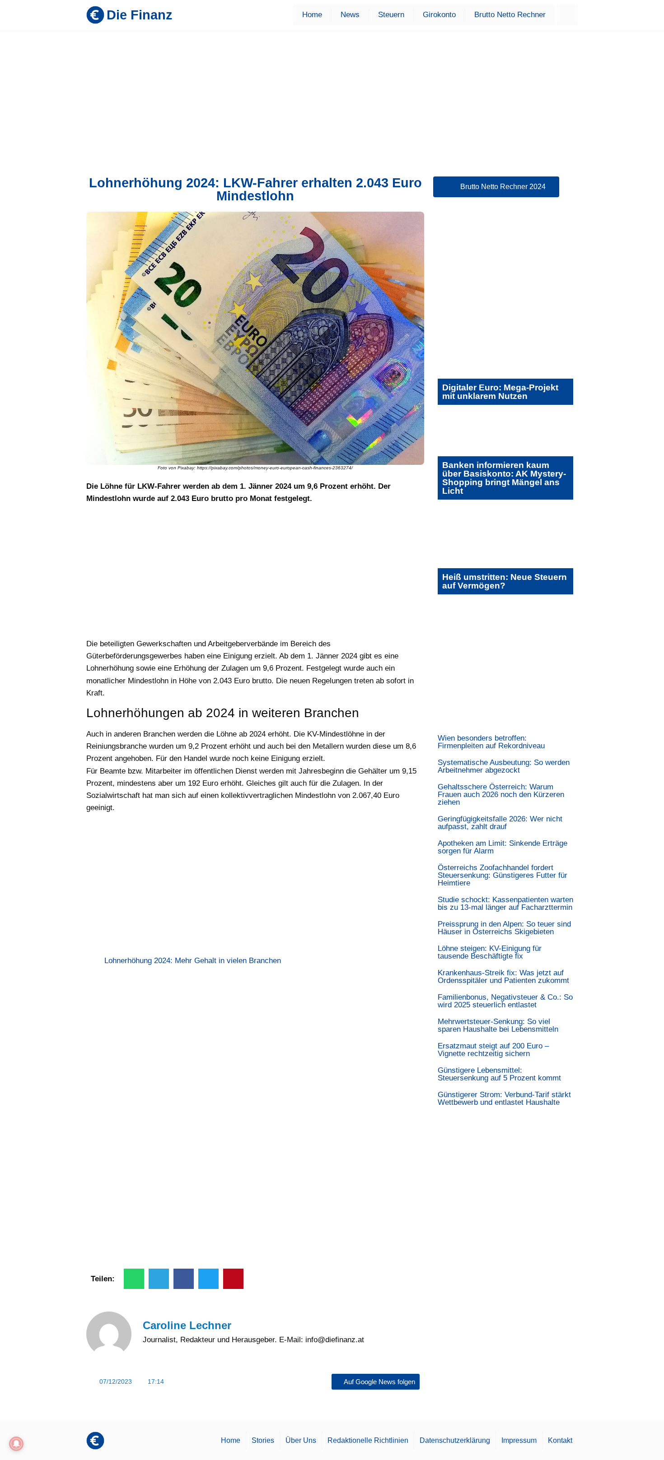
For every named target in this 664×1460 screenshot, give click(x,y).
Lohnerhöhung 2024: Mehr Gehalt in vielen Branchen (192, 960)
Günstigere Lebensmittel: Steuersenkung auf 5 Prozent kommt (499, 1074)
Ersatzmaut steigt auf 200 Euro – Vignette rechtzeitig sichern (493, 1050)
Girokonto (439, 14)
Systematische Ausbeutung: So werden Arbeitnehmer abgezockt (504, 766)
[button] (567, 15)
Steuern (391, 14)
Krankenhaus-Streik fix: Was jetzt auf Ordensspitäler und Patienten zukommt (503, 977)
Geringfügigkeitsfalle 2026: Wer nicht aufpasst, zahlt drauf (500, 823)
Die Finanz (140, 15)
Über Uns (300, 1440)
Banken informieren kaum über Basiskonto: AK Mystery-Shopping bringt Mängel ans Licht (504, 478)
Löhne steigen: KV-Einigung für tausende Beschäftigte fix (490, 952)
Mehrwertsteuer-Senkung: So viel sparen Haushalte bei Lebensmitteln (498, 1025)
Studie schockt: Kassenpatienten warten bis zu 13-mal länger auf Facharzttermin (505, 903)
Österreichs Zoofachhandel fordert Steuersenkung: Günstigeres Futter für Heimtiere (502, 875)
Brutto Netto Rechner (510, 14)
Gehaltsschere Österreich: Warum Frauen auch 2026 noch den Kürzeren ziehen (501, 794)
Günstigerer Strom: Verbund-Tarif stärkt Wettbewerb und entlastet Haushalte (504, 1098)
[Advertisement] (332, 100)
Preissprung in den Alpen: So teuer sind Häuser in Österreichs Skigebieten (504, 928)
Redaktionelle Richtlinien (367, 1440)
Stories (263, 1440)
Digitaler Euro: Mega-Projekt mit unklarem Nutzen (500, 392)
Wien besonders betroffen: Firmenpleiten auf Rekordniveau (491, 742)
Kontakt (560, 1440)
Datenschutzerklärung (455, 1440)
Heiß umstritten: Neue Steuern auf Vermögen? (504, 581)
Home (312, 14)
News (350, 14)
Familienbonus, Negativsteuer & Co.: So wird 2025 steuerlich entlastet (505, 1001)
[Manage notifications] (16, 1444)
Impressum (519, 1440)
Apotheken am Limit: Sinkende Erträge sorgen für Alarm (502, 847)
